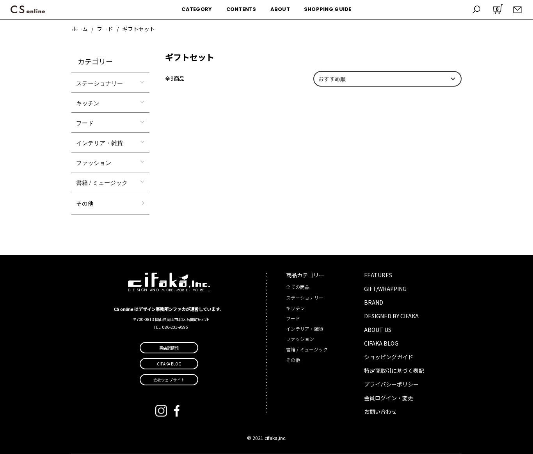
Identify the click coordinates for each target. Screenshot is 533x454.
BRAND (373, 302)
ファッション (93, 162)
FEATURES (378, 275)
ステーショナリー (99, 83)
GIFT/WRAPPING (385, 289)
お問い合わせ (380, 411)
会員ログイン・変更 (388, 398)
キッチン (87, 103)
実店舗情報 (169, 348)
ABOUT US (377, 329)
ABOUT (280, 9)
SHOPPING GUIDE (328, 9)
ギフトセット (138, 29)
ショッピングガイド (388, 357)
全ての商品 (297, 287)
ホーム (79, 29)
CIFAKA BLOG (381, 343)
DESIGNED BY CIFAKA (391, 316)
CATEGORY (196, 9)
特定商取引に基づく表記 (394, 370)
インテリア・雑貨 (99, 142)
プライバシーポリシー (391, 384)
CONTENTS (241, 9)
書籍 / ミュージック (102, 182)
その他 (85, 203)
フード (105, 29)
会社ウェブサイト (169, 380)
